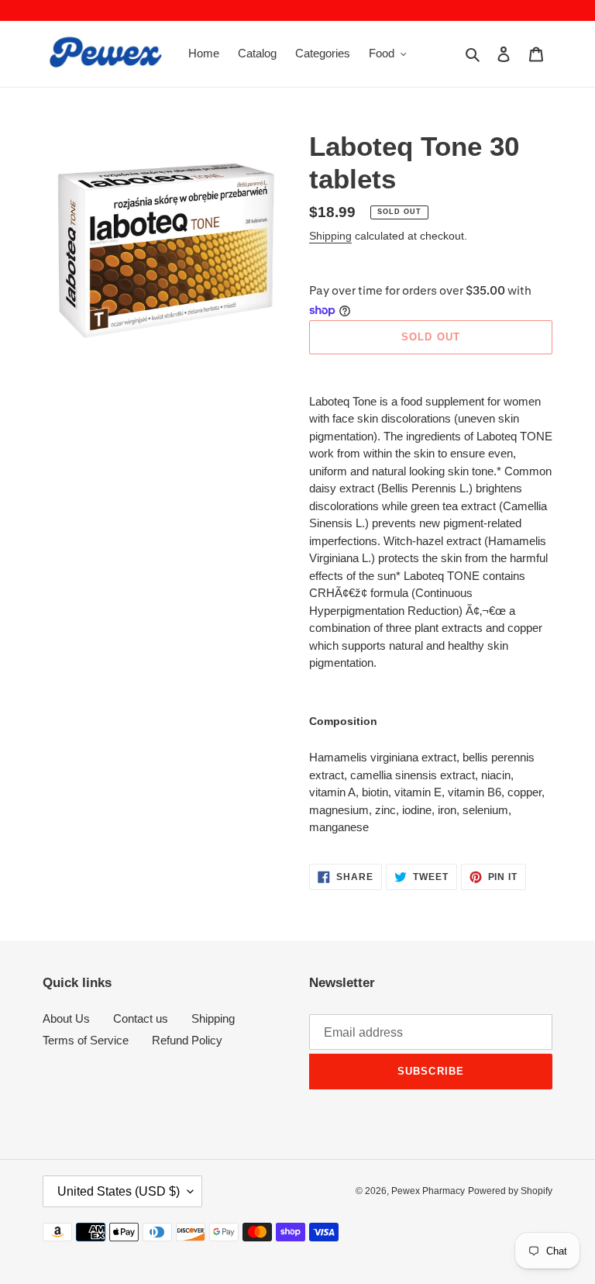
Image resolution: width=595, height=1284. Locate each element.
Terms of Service (86, 1040)
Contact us (140, 1018)
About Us (66, 1018)
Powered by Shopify (510, 1191)
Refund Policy (187, 1040)
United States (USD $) (118, 1191)
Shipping (330, 236)
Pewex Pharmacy (428, 1191)
